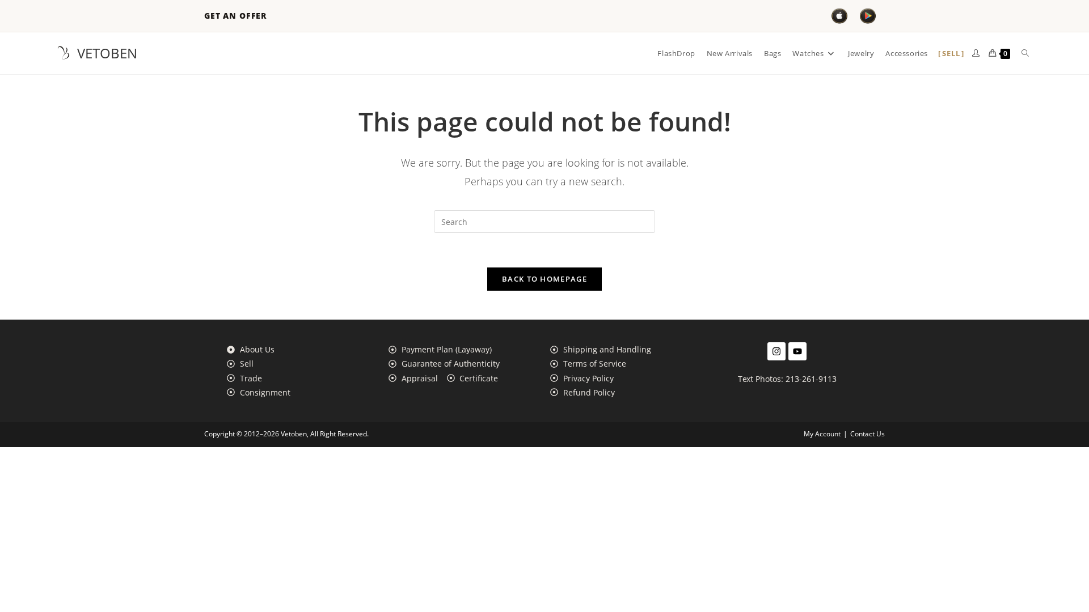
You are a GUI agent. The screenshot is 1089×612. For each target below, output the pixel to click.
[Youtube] (797, 351)
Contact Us (867, 434)
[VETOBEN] (63, 53)
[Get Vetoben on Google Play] (867, 16)
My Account (822, 434)
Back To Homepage (544, 279)
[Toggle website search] (1025, 53)
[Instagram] (776, 351)
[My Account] (976, 53)
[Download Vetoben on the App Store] (839, 16)
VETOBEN (107, 53)
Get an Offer (235, 16)
